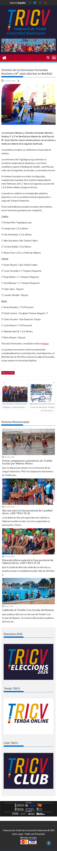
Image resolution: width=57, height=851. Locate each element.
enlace (45, 343)
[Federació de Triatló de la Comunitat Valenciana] (4, 57)
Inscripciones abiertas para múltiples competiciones (14, 405)
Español (21, 2)
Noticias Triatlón (8, 373)
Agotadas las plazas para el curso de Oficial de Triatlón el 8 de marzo (42, 407)
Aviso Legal (17, 834)
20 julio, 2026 (9, 457)
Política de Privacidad (35, 834)
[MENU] (54, 58)
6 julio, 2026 (8, 606)
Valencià (13, 2)
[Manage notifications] (48, 843)
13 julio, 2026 (9, 507)
